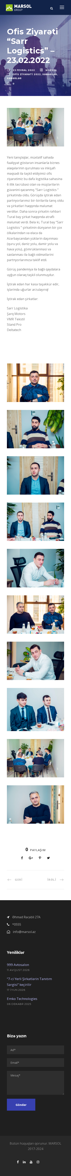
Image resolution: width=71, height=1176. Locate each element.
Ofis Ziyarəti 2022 (27, 74)
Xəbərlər (49, 74)
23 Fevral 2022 (24, 70)
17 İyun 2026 (16, 989)
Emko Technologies (22, 998)
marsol (51, 70)
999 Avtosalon (18, 964)
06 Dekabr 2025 (19, 1004)
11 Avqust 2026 (18, 970)
